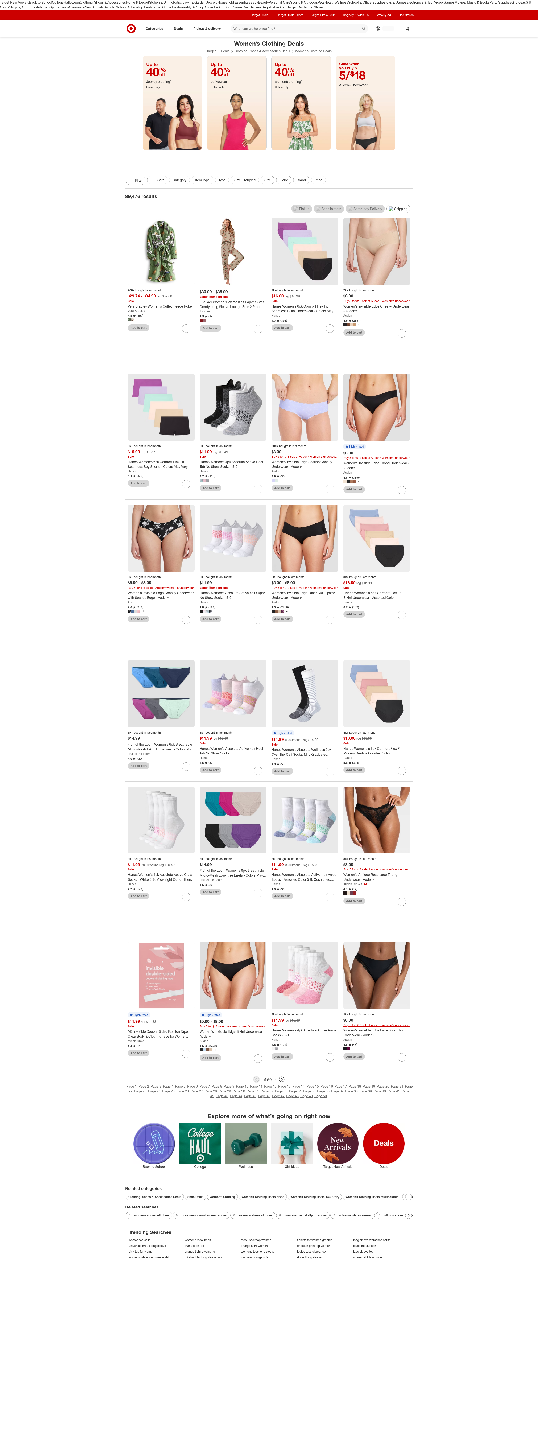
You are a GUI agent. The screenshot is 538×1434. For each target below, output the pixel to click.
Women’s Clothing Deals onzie (262, 1197)
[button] (354, 446)
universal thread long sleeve (147, 1245)
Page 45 (250, 1096)
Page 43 (222, 1096)
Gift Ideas (518, 2)
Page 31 (253, 1091)
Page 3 (156, 1086)
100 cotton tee (194, 1245)
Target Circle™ (261, 15)
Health (329, 2)
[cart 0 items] (407, 28)
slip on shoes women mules (404, 1215)
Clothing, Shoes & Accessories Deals (262, 51)
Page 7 (204, 1086)
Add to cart (139, 327)
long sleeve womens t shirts (371, 1239)
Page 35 (309, 1091)
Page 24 (154, 1091)
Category (179, 180)
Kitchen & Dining (160, 2)
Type (222, 180)
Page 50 (320, 1096)
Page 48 (292, 1096)
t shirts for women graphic (314, 1239)
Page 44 (236, 1096)
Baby (254, 2)
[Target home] (131, 29)
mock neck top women (256, 1239)
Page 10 (242, 1086)
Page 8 (217, 1086)
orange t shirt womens (200, 1251)
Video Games (444, 2)
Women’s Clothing (222, 1197)
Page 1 (131, 1086)
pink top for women (141, 1251)
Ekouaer (205, 311)
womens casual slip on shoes (306, 1215)
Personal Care (279, 2)
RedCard (280, 7)
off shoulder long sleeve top (203, 1257)
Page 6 (192, 1086)
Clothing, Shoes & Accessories (103, 2)
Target (211, 51)
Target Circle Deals (166, 7)
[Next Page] (408, 180)
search (364, 29)
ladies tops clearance (311, 1251)
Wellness (341, 2)
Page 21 (397, 1086)
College (58, 2)
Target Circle (297, 7)
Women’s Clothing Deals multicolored (372, 1197)
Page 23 (140, 1091)
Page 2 (143, 1086)
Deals (64, 7)
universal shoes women (355, 1215)
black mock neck (364, 1245)
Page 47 (278, 1096)
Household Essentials (234, 2)
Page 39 (365, 1091)
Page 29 (225, 1091)
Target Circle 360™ (323, 15)
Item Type (202, 180)
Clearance (77, 7)
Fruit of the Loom (139, 753)
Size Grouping (245, 180)
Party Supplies (500, 2)
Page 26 (182, 1091)
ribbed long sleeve (309, 1257)
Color (284, 180)
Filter (139, 180)
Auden (347, 315)
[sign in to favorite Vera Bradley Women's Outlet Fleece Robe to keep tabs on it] (186, 328)
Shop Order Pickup (210, 7)
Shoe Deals (195, 1197)
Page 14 (298, 1086)
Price (318, 180)
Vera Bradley (136, 310)
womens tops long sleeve (258, 1251)
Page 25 (168, 1091)
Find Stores (315, 7)
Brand (301, 180)
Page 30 (239, 1091)
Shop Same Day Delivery (243, 7)
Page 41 (394, 1091)
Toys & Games (395, 2)
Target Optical (49, 7)
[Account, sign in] (386, 28)
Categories (154, 28)
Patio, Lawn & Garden (189, 2)
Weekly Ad (188, 7)
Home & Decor (137, 2)
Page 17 (341, 1086)
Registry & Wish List (356, 15)
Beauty (263, 2)
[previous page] (256, 1079)
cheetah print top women (314, 1245)
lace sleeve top (363, 1251)
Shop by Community (24, 7)
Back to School (40, 2)
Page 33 (281, 1091)
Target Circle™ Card (290, 15)
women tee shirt (139, 1239)
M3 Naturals (136, 1041)
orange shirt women (254, 1245)
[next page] (281, 1079)
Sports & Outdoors (304, 2)
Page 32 (267, 1091)
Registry (268, 7)
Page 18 (355, 1086)
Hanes (276, 315)
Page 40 (379, 1091)
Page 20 (383, 1086)
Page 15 (312, 1086)
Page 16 (326, 1086)
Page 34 (295, 1091)
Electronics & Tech (420, 2)
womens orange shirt (255, 1257)
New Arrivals (94, 7)
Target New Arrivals (14, 2)
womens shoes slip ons (256, 1215)
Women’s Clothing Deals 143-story (314, 1197)
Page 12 (270, 1086)
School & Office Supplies (366, 2)
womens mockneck (198, 1239)
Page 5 (180, 1086)
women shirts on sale (367, 1257)
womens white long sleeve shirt (150, 1257)
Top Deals (145, 7)
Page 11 (256, 1086)
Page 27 (196, 1091)
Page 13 (284, 1086)
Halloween (72, 2)
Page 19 (369, 1086)
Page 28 (210, 1091)
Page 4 (168, 1086)
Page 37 (337, 1091)
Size (267, 180)
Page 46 (264, 1096)
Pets (321, 2)
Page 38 (351, 1091)
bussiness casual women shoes (204, 1215)
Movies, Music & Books (472, 2)
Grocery (212, 2)
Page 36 (323, 1091)
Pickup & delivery (207, 28)
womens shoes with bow (151, 1215)
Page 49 (306, 1096)
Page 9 (229, 1086)
